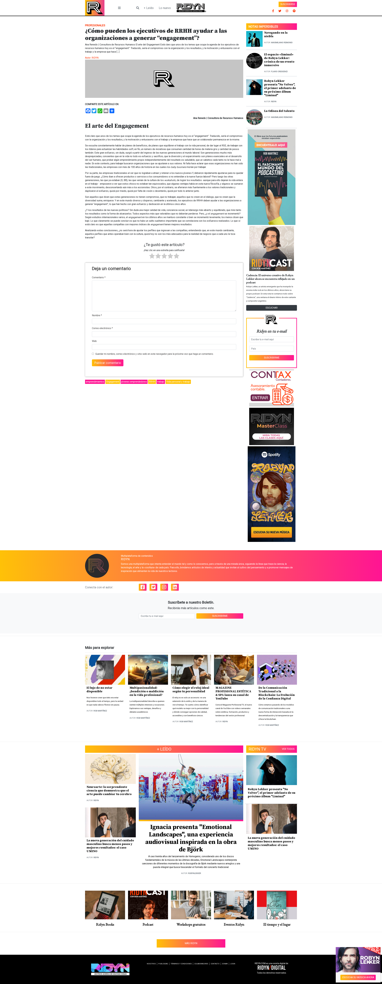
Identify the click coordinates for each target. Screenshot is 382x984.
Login (232, 964)
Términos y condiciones (181, 964)
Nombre (97, 315)
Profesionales (95, 25)
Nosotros (151, 964)
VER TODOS (288, 749)
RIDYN (95, 57)
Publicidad (163, 964)
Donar (225, 964)
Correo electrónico (102, 328)
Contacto (215, 964)
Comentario (98, 277)
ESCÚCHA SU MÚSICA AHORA (358, 977)
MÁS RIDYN (191, 943)
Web (94, 341)
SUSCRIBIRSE (287, 4)
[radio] (152, 256)
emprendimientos (95, 381)
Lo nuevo (165, 8)
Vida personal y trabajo (178, 381)
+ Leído (149, 8)
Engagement (112, 381)
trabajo (160, 381)
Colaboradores (201, 964)
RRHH (152, 381)
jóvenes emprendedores (134, 381)
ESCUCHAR (272, 307)
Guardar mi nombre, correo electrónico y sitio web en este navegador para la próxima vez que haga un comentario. (154, 353)
